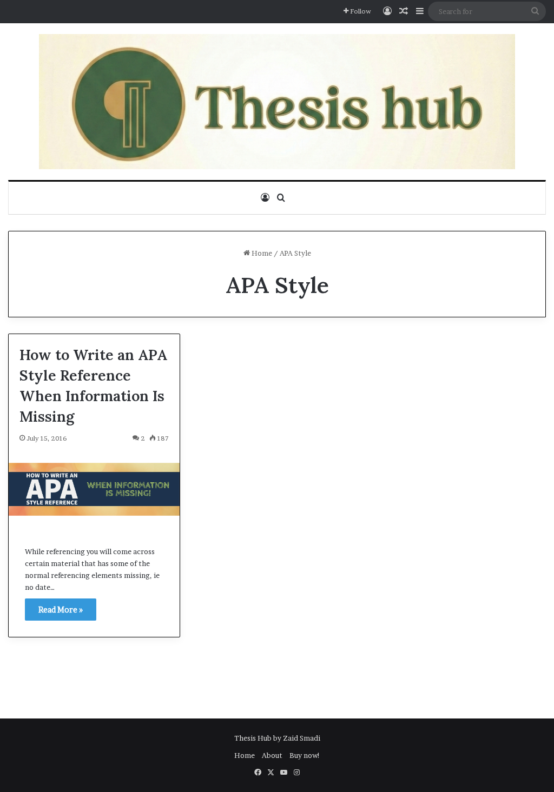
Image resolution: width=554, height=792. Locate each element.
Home (261, 253)
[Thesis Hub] (277, 101)
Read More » (60, 609)
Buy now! (304, 755)
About (272, 755)
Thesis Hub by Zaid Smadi (277, 738)
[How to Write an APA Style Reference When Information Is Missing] (94, 489)
